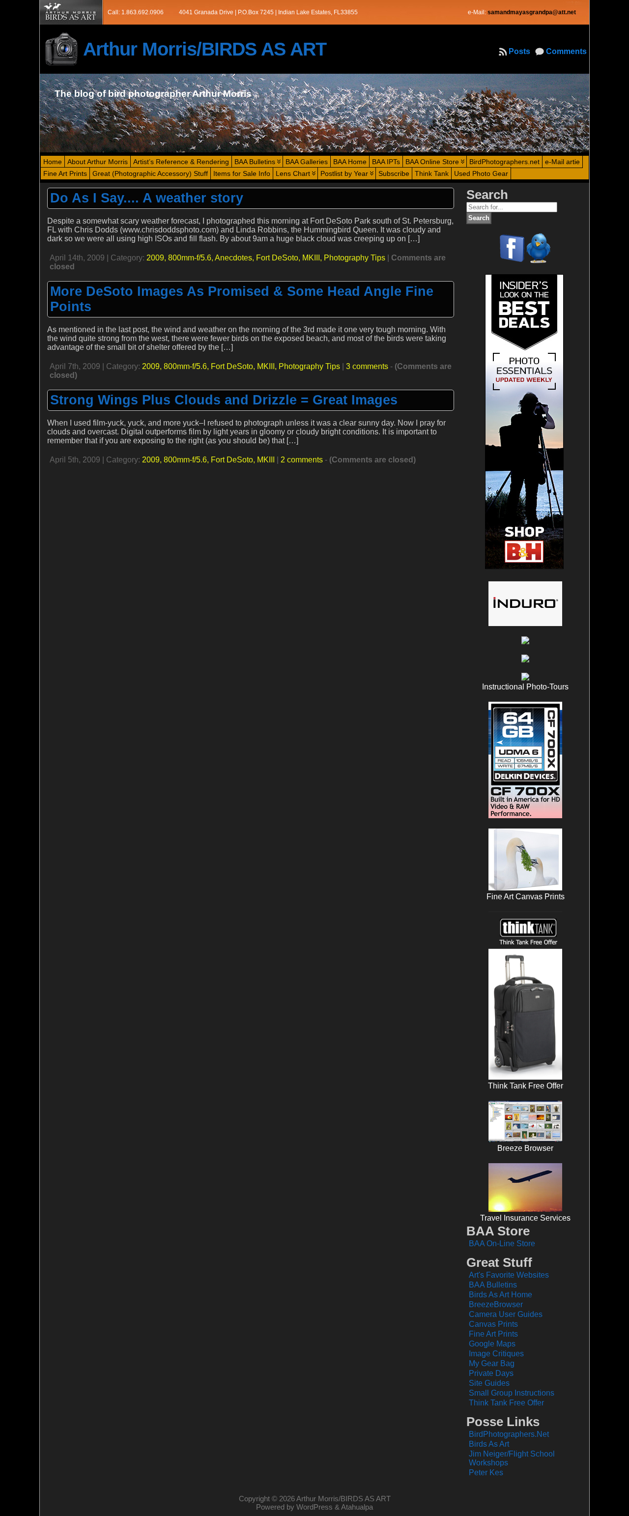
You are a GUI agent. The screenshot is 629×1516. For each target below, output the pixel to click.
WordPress (314, 1507)
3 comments (367, 366)
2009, (157, 258)
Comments (566, 51)
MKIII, (313, 258)
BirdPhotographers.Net (509, 1434)
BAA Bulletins (493, 1285)
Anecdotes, (235, 258)
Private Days (491, 1373)
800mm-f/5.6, (191, 258)
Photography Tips (354, 258)
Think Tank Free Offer (506, 1403)
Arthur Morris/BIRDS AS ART (204, 48)
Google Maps (492, 1344)
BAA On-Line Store (502, 1243)
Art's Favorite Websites (509, 1275)
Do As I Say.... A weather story (146, 198)
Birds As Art (489, 1444)
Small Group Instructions (511, 1393)
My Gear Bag (492, 1363)
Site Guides (489, 1383)
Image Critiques (496, 1353)
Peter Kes (486, 1472)
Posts (519, 51)
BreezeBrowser (496, 1304)
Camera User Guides (506, 1314)
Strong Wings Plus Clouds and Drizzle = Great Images (224, 400)
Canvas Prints (493, 1324)
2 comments (302, 460)
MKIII (266, 460)
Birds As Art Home (500, 1294)
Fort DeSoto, (279, 258)
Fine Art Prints (493, 1334)
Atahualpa (357, 1507)
